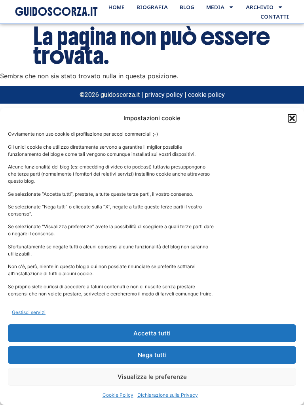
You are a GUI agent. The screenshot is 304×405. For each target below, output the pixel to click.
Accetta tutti (152, 333)
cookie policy (206, 94)
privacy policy (164, 94)
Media (215, 7)
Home (116, 7)
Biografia (152, 7)
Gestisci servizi (29, 312)
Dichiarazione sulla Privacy (167, 395)
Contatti (274, 16)
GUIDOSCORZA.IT (56, 12)
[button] (292, 118)
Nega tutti (152, 355)
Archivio (260, 7)
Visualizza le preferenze (152, 376)
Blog (187, 7)
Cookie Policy (118, 395)
